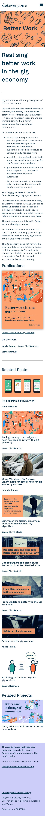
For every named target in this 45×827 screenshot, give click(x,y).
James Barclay (9, 351)
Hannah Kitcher (10, 490)
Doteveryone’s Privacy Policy (16, 792)
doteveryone (14, 5)
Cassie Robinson (10, 686)
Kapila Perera (8, 346)
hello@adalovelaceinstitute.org (18, 766)
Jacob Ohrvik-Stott (28, 346)
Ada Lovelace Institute (18, 747)
